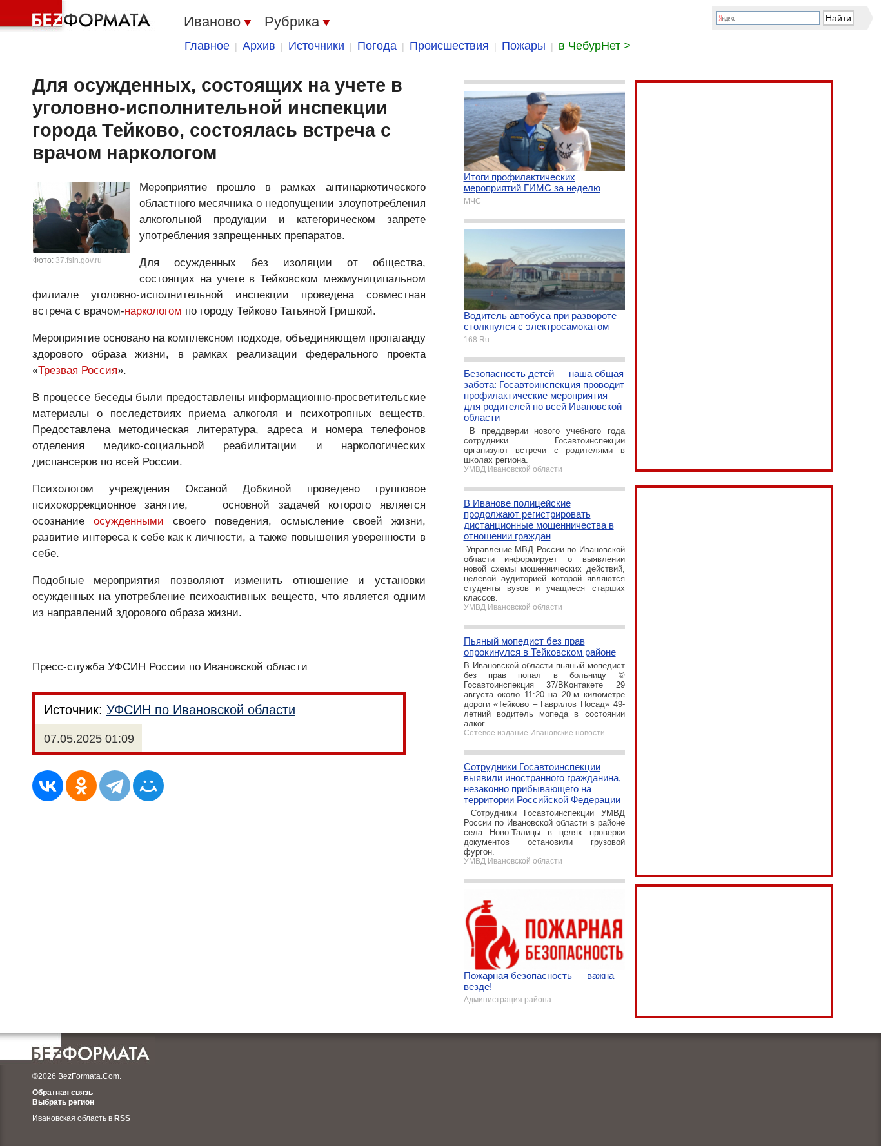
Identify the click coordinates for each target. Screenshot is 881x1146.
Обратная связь (62, 1092)
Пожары (524, 45)
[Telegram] (114, 785)
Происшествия (449, 45)
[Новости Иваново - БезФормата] (77, 16)
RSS (122, 1118)
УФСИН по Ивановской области (200, 710)
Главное (207, 45)
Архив (259, 45)
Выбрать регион (63, 1102)
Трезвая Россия (77, 370)
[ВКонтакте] (47, 785)
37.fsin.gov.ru (78, 260)
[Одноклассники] (81, 785)
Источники (316, 45)
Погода (377, 45)
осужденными (129, 521)
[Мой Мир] (148, 785)
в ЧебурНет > (595, 45)
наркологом (153, 311)
